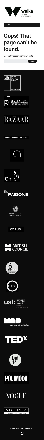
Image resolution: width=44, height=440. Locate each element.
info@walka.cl (15, 428)
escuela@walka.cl (27, 428)
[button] (32, 61)
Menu (8, 24)
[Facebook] (22, 433)
